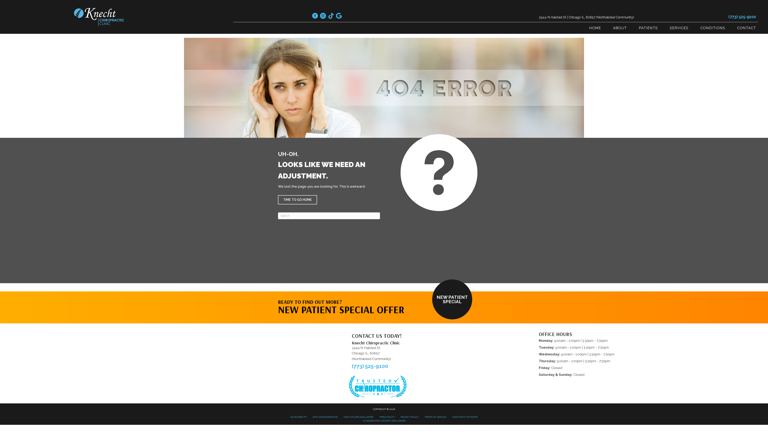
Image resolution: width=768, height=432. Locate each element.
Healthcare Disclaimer (359, 417)
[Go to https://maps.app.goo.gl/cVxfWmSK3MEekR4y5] (339, 16)
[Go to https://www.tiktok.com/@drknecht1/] (331, 16)
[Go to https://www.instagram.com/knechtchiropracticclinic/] (323, 16)
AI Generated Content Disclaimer (384, 420)
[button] (297, 199)
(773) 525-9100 (742, 16)
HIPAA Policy (387, 417)
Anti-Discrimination (325, 417)
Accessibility (298, 417)
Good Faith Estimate (465, 417)
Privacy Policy (410, 417)
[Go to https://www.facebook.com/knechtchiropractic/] (315, 16)
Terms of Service (435, 417)
